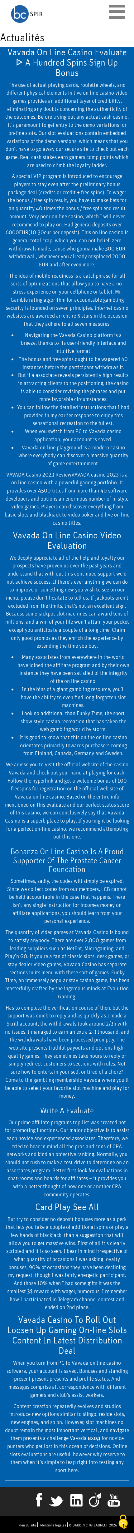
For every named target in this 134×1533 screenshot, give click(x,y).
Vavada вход (85, 1438)
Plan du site (27, 1525)
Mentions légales (53, 1525)
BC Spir (56, 13)
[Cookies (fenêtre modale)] (123, 1522)
